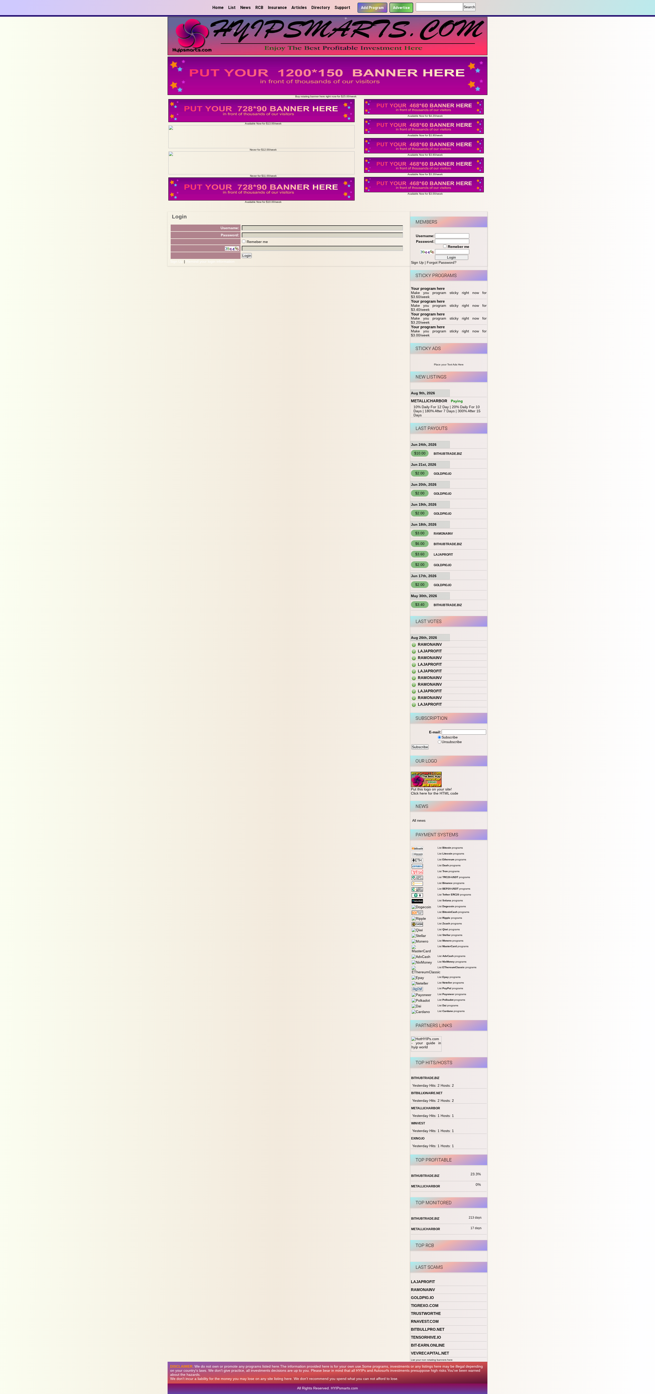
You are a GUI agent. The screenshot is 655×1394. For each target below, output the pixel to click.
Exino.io (417, 1138)
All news (418, 820)
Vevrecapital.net (430, 1353)
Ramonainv (443, 533)
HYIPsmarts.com (344, 1388)
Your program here (428, 288)
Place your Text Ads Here (449, 364)
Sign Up (176, 261)
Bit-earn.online (428, 1345)
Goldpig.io (442, 474)
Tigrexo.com (425, 1305)
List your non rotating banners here (432, 1359)
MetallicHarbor (429, 401)
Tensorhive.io (426, 1337)
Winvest (418, 1123)
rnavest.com (425, 1321)
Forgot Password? (441, 262)
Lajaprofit (443, 554)
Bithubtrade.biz (448, 454)
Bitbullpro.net (427, 1329)
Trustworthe (426, 1313)
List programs (450, 847)
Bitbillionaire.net (426, 1093)
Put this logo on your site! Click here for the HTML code (434, 791)
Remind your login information (210, 261)
